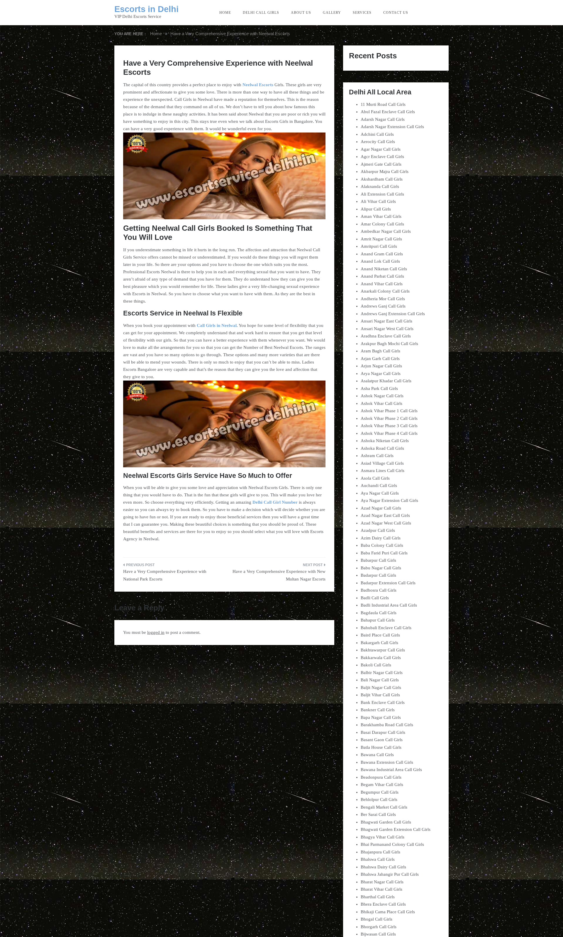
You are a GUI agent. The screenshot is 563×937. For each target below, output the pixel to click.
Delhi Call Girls (261, 13)
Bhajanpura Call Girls (380, 852)
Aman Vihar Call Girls (381, 216)
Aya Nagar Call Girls (380, 493)
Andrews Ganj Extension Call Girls (393, 313)
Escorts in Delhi (146, 9)
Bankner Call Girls (378, 709)
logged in (156, 632)
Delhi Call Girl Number (275, 502)
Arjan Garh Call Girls (380, 358)
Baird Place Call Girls (380, 635)
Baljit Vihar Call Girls (380, 694)
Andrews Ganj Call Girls (383, 306)
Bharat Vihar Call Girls (381, 889)
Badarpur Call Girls (378, 575)
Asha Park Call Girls (379, 388)
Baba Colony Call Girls (382, 545)
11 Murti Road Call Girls (383, 104)
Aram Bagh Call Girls (380, 351)
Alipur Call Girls (376, 209)
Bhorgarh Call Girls (378, 926)
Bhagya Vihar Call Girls (382, 837)
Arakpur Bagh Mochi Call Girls (389, 343)
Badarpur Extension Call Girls (388, 582)
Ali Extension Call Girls (382, 194)
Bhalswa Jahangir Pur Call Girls (390, 874)
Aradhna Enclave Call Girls (386, 336)
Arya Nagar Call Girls (381, 373)
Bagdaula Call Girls (378, 612)
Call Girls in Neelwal (217, 325)
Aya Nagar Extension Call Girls (389, 500)
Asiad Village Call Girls (382, 463)
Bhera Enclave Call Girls (383, 904)
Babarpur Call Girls (378, 560)
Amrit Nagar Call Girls (381, 239)
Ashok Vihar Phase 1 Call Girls (389, 410)
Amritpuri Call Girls (379, 246)
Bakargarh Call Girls (379, 642)
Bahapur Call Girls (378, 620)
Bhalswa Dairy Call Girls (383, 867)
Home (225, 13)
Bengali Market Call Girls (384, 807)
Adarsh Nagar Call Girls (383, 119)
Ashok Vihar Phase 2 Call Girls (389, 418)
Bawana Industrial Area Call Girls (391, 769)
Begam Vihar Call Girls (382, 784)
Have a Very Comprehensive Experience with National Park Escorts (164, 575)
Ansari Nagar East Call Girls (386, 321)
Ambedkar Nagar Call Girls (386, 231)
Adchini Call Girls (377, 134)
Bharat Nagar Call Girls (382, 882)
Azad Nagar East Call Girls (385, 515)
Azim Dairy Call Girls (381, 538)
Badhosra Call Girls (378, 590)
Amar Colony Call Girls (382, 224)
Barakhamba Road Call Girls (387, 724)
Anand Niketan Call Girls (384, 268)
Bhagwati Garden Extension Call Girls (395, 829)
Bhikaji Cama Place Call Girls (388, 911)
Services (362, 13)
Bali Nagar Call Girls (380, 680)
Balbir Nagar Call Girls (382, 672)
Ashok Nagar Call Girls (382, 395)
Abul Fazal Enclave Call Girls (388, 111)
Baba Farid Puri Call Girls (384, 553)
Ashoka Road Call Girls (382, 448)
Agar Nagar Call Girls (381, 149)
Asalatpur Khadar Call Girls (386, 380)
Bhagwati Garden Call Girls (386, 822)
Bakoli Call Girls (376, 665)
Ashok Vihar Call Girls (381, 403)
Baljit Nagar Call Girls (381, 687)
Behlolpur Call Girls (379, 799)
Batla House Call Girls (381, 747)
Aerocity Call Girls (378, 141)
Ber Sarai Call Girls (378, 814)
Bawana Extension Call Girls (387, 762)
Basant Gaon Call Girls (382, 739)
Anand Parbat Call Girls (382, 276)
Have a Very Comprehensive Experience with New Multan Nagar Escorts (279, 575)
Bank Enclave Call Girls (383, 702)
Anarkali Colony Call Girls (385, 291)
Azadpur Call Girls (378, 530)
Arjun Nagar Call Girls (381, 366)
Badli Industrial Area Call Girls (389, 605)
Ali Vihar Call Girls (378, 201)
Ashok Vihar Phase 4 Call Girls (389, 433)
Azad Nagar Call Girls (381, 508)
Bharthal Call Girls (378, 896)
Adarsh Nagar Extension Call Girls (392, 126)
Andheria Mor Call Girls (383, 298)
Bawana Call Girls (377, 754)
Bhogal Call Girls (376, 919)
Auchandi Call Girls (379, 485)
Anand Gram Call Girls (382, 254)
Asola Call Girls (375, 478)
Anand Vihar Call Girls (382, 283)
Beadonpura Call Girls (381, 777)
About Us (301, 13)
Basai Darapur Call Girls (383, 732)
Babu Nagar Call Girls (381, 568)
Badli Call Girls (375, 597)
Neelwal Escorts (258, 84)
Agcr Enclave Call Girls (382, 156)
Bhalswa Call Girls (378, 859)
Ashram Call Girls (377, 455)
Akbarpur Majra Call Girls (384, 171)
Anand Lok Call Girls (380, 261)
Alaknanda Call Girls (380, 186)
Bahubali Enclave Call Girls (386, 627)
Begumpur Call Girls (379, 792)
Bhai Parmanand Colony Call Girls (392, 844)
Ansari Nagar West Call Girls (387, 328)
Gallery (332, 13)
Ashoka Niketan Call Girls (385, 440)
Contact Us (395, 13)
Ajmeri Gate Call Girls (381, 164)
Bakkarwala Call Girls (381, 657)
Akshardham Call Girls (382, 179)
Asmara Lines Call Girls (382, 470)
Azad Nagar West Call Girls (386, 523)
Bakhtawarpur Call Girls (383, 650)
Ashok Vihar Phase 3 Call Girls (389, 425)
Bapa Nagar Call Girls (381, 717)
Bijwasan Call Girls (378, 934)
